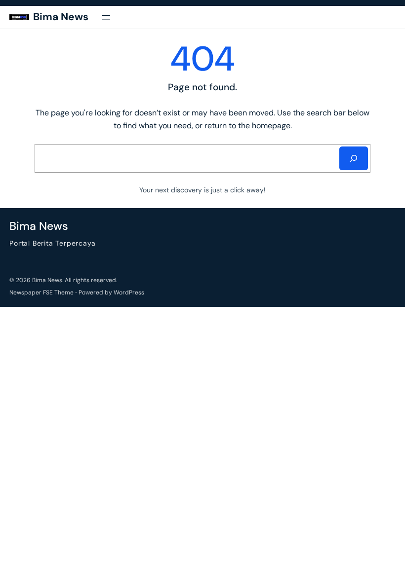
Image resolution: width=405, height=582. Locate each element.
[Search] (353, 158)
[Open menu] (106, 17)
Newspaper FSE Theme (41, 292)
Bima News (60, 17)
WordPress (129, 292)
